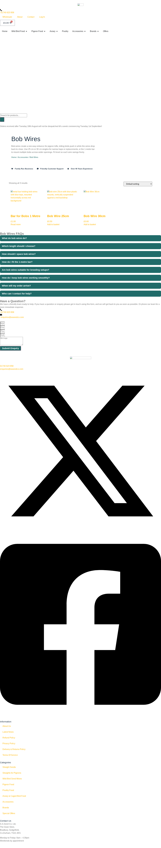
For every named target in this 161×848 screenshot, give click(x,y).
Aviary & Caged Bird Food (14, 796)
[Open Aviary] (57, 31)
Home (13, 157)
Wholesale (7, 17)
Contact (30, 17)
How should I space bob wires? (19, 254)
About (19, 17)
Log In (42, 17)
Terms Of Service (10, 755)
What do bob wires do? (14, 238)
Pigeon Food (8, 784)
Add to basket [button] (53, 224)
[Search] (2, 119)
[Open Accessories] (85, 31)
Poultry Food (8, 790)
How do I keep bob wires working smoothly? (26, 278)
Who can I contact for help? (17, 293)
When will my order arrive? (16, 285)
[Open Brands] (98, 31)
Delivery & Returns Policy (14, 749)
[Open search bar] (1, 112)
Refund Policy (9, 738)
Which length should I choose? (18, 246)
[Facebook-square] (80, 716)
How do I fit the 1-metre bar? (17, 262)
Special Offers (9, 813)
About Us (7, 726)
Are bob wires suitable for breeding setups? (25, 270)
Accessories (23, 157)
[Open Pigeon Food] (45, 31)
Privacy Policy (9, 743)
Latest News (8, 732)
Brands (6, 808)
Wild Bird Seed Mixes (12, 779)
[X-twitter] (80, 531)
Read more (16, 224)
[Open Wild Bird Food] (26, 31)
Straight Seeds (9, 767)
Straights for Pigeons (12, 773)
